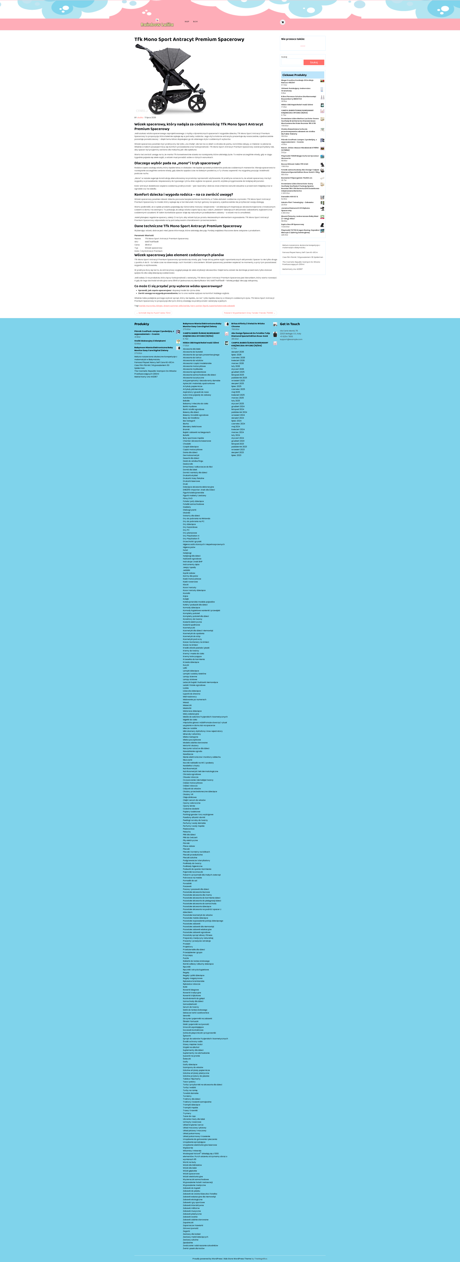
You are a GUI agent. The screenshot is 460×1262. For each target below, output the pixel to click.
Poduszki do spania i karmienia (197, 869)
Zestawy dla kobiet (192, 1234)
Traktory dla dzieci (191, 1099)
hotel (185, 550)
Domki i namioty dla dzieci (195, 472)
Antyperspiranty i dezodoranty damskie (201, 380)
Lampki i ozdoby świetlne (194, 673)
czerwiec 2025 (238, 389)
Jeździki (186, 570)
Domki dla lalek (190, 469)
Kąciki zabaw (189, 573)
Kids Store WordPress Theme (238, 1258)
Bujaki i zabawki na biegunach (196, 432)
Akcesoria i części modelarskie (197, 363)
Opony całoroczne (191, 803)
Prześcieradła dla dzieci (194, 949)
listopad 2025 (237, 374)
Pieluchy (187, 831)
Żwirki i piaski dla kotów (193, 1248)
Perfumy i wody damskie (194, 823)
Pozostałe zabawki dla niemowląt (198, 926)
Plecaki (186, 849)
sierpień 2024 (237, 418)
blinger (159, 305)
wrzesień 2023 (238, 449)
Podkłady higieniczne (192, 866)
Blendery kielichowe (192, 426)
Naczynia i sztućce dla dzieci (196, 748)
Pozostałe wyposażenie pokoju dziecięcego (203, 920)
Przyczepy (188, 955)
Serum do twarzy (191, 1007)
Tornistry (187, 1096)
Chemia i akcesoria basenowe (197, 441)
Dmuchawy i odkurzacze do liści (198, 466)
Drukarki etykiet (190, 475)
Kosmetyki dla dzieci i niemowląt (198, 630)
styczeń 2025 (237, 403)
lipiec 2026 (236, 354)
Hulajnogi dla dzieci (191, 555)
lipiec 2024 (236, 420)
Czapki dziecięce (191, 446)
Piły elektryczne (190, 840)
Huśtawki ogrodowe (192, 558)
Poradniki (187, 883)
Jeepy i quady (189, 567)
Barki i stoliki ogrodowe (193, 409)
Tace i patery (189, 1081)
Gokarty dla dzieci (191, 515)
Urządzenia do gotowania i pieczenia (200, 1139)
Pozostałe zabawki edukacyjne (197, 929)
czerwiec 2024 (238, 423)
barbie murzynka (147, 305)
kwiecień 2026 (238, 360)
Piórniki (186, 843)
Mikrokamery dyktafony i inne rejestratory (203, 731)
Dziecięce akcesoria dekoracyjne (198, 487)
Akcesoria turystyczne (193, 377)
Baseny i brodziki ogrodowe (195, 415)
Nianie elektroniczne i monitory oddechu (202, 757)
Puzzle (186, 958)
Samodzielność (190, 1004)
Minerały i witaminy (192, 734)
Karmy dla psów (190, 576)
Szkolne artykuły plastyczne (196, 1073)
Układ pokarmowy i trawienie (196, 1136)
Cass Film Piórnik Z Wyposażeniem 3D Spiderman (302, 257)
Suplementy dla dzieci (193, 1050)
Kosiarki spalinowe (191, 624)
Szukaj (284, 57)
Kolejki (186, 599)
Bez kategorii (189, 420)
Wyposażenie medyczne (194, 1185)
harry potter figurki (199, 305)
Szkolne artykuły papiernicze (196, 1070)
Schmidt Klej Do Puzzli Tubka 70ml (154, 313)
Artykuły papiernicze (192, 386)
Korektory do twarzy (192, 619)
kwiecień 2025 (238, 395)
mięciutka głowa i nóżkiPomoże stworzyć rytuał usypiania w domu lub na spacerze (205, 724)
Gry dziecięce (189, 524)
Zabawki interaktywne (193, 1205)
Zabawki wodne (190, 1216)
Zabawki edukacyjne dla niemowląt (199, 1196)
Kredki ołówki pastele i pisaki (196, 647)
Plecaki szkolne (190, 857)
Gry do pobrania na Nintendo (196, 518)
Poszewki (187, 886)
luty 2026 (235, 366)
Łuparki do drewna (191, 693)
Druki (185, 484)
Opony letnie (189, 805)
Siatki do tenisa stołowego (195, 1010)
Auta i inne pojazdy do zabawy (197, 395)
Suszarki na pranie (191, 1056)
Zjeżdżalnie (188, 1242)
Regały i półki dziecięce (193, 975)
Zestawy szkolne (190, 1239)
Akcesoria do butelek (193, 351)
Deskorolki (188, 464)
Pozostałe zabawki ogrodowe (196, 932)
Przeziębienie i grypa (192, 952)
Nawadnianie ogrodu (192, 751)
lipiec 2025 (236, 386)
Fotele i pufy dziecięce (193, 501)
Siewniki (186, 1015)
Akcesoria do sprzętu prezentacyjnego (201, 354)
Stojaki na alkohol (191, 1047)
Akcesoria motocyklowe (194, 366)
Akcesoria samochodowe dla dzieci (199, 374)
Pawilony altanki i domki (194, 817)
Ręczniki (186, 966)
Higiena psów (189, 547)
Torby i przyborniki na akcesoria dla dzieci (202, 1084)
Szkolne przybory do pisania (196, 1076)
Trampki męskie (190, 1107)
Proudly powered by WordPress (208, 1258)
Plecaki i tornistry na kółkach (196, 851)
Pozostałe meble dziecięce (195, 918)
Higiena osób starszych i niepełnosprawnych (204, 544)
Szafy (185, 1061)
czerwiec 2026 (238, 357)
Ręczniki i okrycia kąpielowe (196, 969)
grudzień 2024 (238, 406)
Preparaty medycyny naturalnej (198, 938)
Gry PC (186, 530)
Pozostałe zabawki (191, 923)
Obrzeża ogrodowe (192, 774)
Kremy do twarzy (191, 650)
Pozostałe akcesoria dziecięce (197, 906)
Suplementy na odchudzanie (196, 1053)
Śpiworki (187, 1035)
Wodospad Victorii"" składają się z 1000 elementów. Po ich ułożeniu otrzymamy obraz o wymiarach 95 (205, 1156)
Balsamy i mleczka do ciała (195, 403)
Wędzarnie (188, 1147)
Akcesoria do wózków (193, 360)
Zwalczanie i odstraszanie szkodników (200, 1245)
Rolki (185, 987)
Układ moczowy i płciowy (194, 1127)
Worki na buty (189, 1162)
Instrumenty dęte (191, 564)
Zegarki (186, 1231)
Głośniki (186, 512)
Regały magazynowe (192, 978)
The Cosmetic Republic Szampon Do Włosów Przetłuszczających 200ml (301, 263)
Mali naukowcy (190, 696)
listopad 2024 (237, 409)
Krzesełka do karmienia (194, 659)
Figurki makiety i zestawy (194, 495)
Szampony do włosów (193, 1067)
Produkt (186, 943)
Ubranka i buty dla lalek (194, 1119)
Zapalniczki (188, 1222)
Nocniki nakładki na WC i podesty (198, 762)
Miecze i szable (190, 728)
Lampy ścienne (190, 676)
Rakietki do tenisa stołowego (196, 961)
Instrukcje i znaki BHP (192, 561)
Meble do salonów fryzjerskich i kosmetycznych (205, 716)
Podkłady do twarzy (192, 863)
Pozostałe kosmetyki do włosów (198, 915)
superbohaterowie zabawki (222, 305)
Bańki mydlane (190, 406)
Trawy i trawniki (190, 1110)
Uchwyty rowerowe (192, 1122)
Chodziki (187, 443)
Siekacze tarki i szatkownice (196, 1012)
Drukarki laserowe (191, 481)
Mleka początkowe (192, 739)
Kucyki (186, 665)
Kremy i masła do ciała (193, 653)
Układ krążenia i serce (193, 1124)
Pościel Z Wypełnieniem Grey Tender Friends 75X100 (248, 313)
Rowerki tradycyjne (192, 992)
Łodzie (186, 688)
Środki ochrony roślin (193, 1041)
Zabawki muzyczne (192, 1211)
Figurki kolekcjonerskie (193, 492)
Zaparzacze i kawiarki (193, 1225)
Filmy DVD (188, 498)
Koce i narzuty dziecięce (194, 590)
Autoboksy (188, 397)
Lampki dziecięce (191, 670)
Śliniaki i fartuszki (190, 1021)
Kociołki (186, 593)
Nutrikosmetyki (190, 768)
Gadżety (187, 507)
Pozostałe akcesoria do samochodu (199, 903)
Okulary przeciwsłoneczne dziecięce (200, 791)
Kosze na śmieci (190, 645)
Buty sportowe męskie (193, 438)
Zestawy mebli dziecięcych (195, 1237)
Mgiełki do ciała (190, 719)
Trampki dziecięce (191, 1104)
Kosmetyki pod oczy (192, 639)
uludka (140, 117)
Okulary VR (188, 794)
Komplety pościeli (191, 613)
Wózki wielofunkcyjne (193, 1176)
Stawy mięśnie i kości (192, 1044)
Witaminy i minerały (192, 1150)
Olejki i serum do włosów (194, 800)
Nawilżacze (188, 754)
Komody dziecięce (191, 607)
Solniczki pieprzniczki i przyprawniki (199, 1033)
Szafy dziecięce (190, 1064)
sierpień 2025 (237, 383)
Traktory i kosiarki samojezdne (197, 1101)
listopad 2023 (237, 443)
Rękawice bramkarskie (193, 981)
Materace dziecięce (192, 711)
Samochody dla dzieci (193, 1001)
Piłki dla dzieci (189, 834)
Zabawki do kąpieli (191, 1188)
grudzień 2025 (237, 372)
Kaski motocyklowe (192, 578)
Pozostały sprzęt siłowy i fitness (197, 935)
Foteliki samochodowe (193, 504)
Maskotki (187, 708)
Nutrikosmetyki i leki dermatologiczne (200, 771)
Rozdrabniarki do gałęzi (194, 998)
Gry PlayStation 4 (191, 535)
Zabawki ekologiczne (192, 1199)
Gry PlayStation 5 (191, 538)
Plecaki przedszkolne (193, 854)
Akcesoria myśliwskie (193, 369)
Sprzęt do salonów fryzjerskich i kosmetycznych (205, 1038)
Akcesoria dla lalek (192, 349)
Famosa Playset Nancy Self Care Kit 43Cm (300, 252)
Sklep (187, 21)
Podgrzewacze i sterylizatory (196, 860)
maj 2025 (235, 392)
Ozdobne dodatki (191, 808)
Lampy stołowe (190, 679)
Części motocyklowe (192, 449)
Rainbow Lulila (157, 25)
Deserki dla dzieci (191, 458)
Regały (186, 972)
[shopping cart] (282, 22)
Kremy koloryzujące (192, 656)
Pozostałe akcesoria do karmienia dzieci (201, 897)
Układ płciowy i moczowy (194, 1130)
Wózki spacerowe (191, 1173)
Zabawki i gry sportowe (194, 1202)
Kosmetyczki (189, 627)
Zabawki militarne (191, 1208)
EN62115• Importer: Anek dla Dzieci (199, 489)
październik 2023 (239, 446)
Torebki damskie (190, 1093)
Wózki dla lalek (190, 1168)
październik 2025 (239, 377)
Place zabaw (189, 846)
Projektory (188, 946)
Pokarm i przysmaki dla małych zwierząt (202, 874)
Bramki (186, 429)
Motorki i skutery (190, 745)
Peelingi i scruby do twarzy (195, 820)
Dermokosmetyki (191, 455)
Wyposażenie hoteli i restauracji (198, 1182)
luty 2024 (235, 435)
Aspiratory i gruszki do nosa (196, 392)
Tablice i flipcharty (191, 1078)
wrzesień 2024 (238, 415)
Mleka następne (190, 737)
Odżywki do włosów (192, 788)
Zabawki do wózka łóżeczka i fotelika (200, 1193)
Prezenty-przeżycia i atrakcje (197, 941)
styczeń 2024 (237, 438)
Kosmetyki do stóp (191, 636)
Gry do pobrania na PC (193, 521)
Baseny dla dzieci (191, 412)
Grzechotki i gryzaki (192, 541)
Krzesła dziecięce (191, 662)
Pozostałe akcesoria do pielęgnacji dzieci (202, 900)
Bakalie (186, 400)
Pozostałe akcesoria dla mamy (197, 895)
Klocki (185, 584)
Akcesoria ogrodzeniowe (194, 372)
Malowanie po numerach (194, 699)
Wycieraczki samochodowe (196, 1179)
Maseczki (187, 705)
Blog (195, 21)
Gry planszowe (190, 533)
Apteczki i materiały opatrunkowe (199, 383)
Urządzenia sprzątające (194, 1142)
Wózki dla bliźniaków (192, 1165)
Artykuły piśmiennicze (193, 389)
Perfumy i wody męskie (193, 826)
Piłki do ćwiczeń (190, 837)
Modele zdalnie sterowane (195, 742)
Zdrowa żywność (190, 1228)
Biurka (186, 423)
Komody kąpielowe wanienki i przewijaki (201, 610)
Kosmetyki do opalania (193, 633)
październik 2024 (239, 412)
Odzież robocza (190, 785)
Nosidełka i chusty (191, 765)
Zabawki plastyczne (192, 1214)
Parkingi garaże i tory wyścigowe (198, 814)
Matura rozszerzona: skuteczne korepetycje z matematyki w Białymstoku (301, 246)
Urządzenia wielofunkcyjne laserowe (200, 1145)
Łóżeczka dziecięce (192, 691)
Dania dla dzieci (190, 452)
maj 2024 (235, 426)
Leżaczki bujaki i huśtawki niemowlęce (200, 682)
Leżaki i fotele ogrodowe (194, 685)
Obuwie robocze (190, 777)
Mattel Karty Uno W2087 (292, 269)
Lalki (185, 668)
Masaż (186, 702)
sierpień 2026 (237, 351)
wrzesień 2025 (238, 380)
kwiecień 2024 (238, 429)
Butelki (186, 435)
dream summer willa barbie (177, 305)
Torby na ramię (190, 1090)
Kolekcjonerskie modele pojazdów (199, 601)
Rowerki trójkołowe (192, 995)
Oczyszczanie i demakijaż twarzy (198, 780)
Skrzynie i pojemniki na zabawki (197, 1018)
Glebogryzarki (189, 510)
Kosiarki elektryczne (192, 622)
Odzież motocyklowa (192, 783)
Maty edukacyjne (191, 714)
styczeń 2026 (237, 369)
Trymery (187, 1113)
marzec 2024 (237, 432)
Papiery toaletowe (191, 811)
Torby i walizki (189, 1087)
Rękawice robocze (191, 984)
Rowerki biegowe (191, 989)
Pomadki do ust (190, 880)
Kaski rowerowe (190, 581)
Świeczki (187, 1058)
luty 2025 (235, 400)
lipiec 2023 (236, 455)
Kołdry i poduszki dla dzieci (195, 604)
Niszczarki (187, 760)
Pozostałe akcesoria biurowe (196, 892)
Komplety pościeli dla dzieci (196, 616)
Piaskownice (188, 828)
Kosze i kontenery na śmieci (196, 642)
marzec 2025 (237, 397)
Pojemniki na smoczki (193, 872)
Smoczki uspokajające (193, 1027)
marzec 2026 (237, 363)
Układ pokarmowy (191, 1133)
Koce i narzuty (189, 587)
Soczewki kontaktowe (193, 1030)
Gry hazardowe (190, 527)
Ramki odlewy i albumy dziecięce (198, 964)
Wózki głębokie (190, 1170)
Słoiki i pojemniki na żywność (196, 1024)
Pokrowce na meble (192, 877)
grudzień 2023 (237, 441)
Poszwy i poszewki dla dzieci (196, 889)
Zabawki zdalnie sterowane (195, 1219)
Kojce (185, 596)
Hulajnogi (187, 553)
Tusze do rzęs (189, 1116)
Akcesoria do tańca (192, 357)
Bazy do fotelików (191, 418)
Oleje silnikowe (190, 797)
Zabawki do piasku (191, 1191)
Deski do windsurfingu (193, 461)
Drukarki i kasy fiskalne (193, 478)
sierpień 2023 (237, 452)
